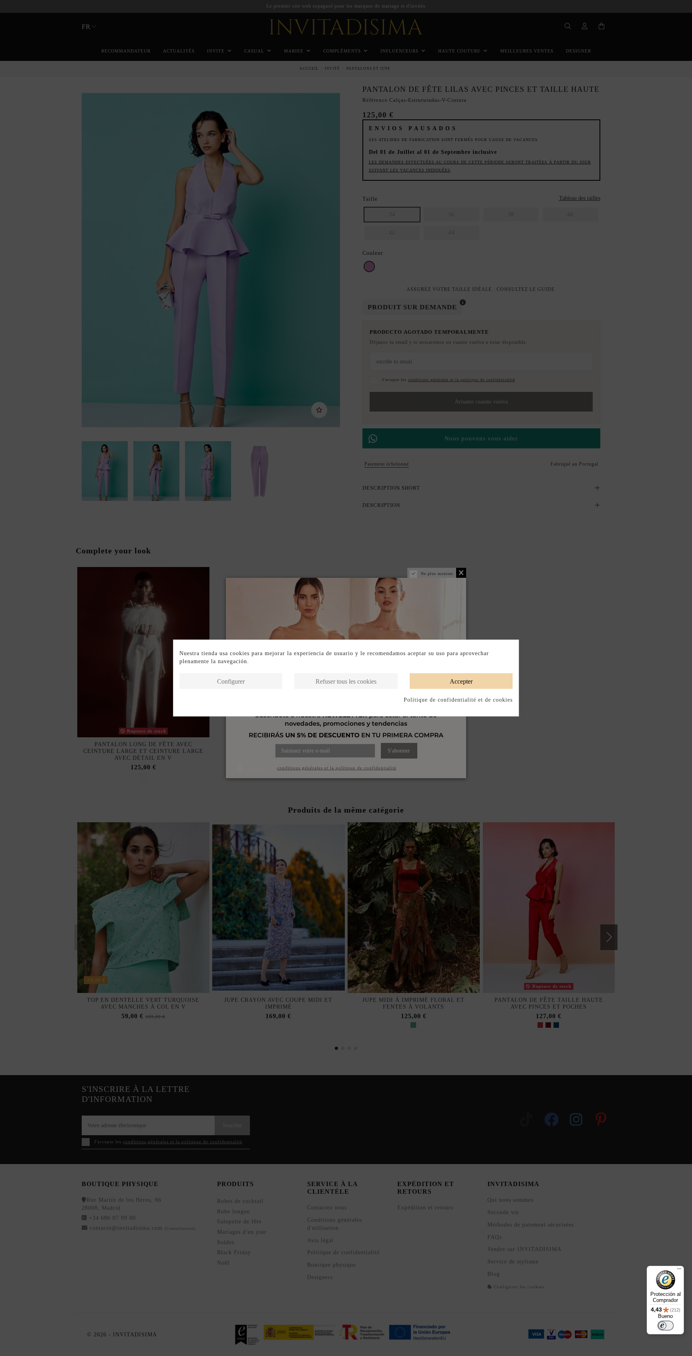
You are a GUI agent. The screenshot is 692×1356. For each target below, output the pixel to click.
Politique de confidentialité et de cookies (458, 700)
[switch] (666, 1325)
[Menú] (679, 1270)
